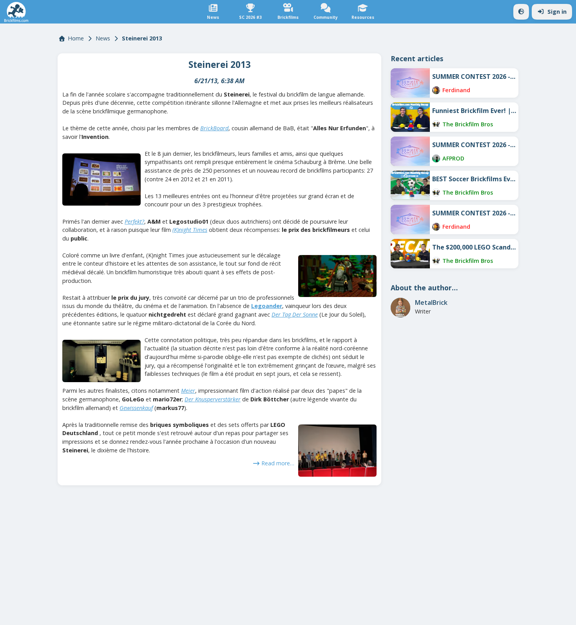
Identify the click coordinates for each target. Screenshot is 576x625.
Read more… (277, 463)
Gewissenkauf (136, 408)
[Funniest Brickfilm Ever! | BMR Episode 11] (410, 117)
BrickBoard (214, 128)
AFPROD (453, 158)
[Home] (16, 12)
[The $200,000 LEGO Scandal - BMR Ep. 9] (410, 253)
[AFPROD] (436, 158)
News (103, 38)
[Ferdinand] (436, 90)
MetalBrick (431, 302)
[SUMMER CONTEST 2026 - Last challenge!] (410, 83)
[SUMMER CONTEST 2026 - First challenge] (410, 219)
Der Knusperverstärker (213, 399)
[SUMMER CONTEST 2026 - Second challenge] (410, 151)
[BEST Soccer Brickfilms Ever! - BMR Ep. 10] (410, 185)
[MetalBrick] (400, 307)
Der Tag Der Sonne (295, 314)
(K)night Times (189, 229)
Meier (188, 390)
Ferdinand (456, 90)
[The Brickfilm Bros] (436, 124)
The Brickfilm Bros (467, 124)
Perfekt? (134, 221)
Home (76, 38)
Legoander (266, 306)
